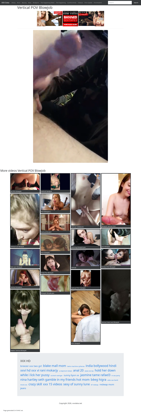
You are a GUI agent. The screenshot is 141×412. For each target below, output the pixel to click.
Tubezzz (80, 3)
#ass (29, 3)
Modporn (36, 3)
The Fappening (61, 3)
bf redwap (94, 385)
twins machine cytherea (76, 366)
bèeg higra (98, 379)
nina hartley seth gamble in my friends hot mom (55, 379)
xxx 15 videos (52, 384)
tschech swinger (57, 375)
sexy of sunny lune (76, 384)
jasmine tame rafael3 (95, 375)
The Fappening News (47, 3)
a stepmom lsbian (65, 371)
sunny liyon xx (71, 375)
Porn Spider (88, 3)
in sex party (116, 375)
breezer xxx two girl (31, 366)
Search (136, 3)
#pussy (24, 3)
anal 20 (78, 370)
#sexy (14, 3)
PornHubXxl (98, 3)
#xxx (18, 3)
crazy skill (35, 384)
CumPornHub (71, 3)
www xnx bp (89, 371)
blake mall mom (54, 366)
